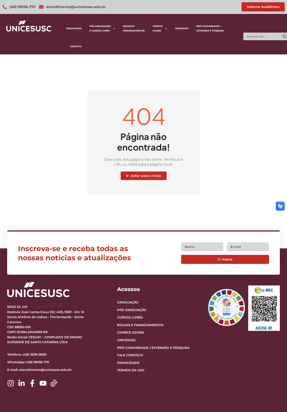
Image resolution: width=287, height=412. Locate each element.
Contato (75, 46)
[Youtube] (43, 383)
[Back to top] (274, 381)
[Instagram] (10, 383)
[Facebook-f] (32, 383)
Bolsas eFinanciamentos (134, 28)
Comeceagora (157, 28)
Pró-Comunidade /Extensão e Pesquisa (210, 28)
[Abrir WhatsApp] (276, 401)
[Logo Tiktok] (53, 383)
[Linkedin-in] (21, 383)
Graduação (74, 28)
